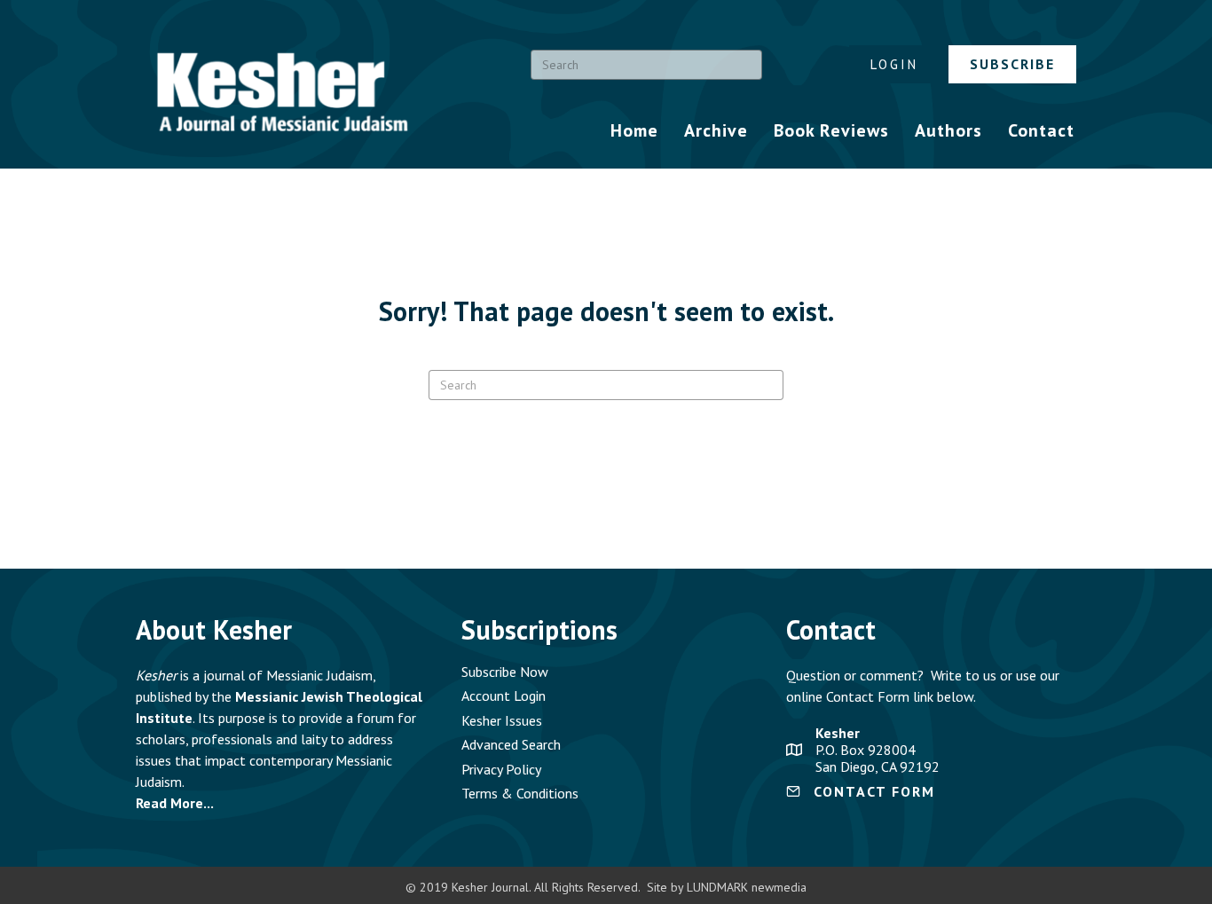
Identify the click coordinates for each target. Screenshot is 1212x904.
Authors (948, 130)
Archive (716, 130)
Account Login (503, 695)
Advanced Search (511, 744)
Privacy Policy (501, 769)
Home (634, 130)
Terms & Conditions (519, 793)
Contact (1041, 130)
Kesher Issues (501, 720)
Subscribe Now (504, 671)
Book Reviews (831, 130)
